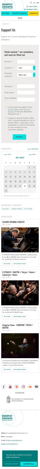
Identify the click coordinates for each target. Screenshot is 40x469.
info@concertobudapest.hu (14, 440)
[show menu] (20, 18)
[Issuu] (16, 386)
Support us (34, 13)
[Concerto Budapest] (15, 5)
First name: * (10, 92)
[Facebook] (3, 386)
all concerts (33, 149)
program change (17, 209)
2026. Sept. (32, 154)
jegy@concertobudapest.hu (9, 444)
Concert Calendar (19, 13)
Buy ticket (33, 6)
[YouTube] (10, 386)
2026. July (7, 154)
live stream (5, 209)
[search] (31, 3)
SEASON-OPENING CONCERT (13, 222)
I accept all (28, 464)
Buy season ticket (30, 9)
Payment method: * (9, 74)
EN (38, 3)
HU (34, 3)
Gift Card (5, 13)
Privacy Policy (13, 109)
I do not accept (11, 464)
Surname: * (9, 86)
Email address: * (11, 99)
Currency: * (9, 68)
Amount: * (9, 61)
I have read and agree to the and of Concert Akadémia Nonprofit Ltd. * (20, 110)
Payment (19, 137)
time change (28, 209)
